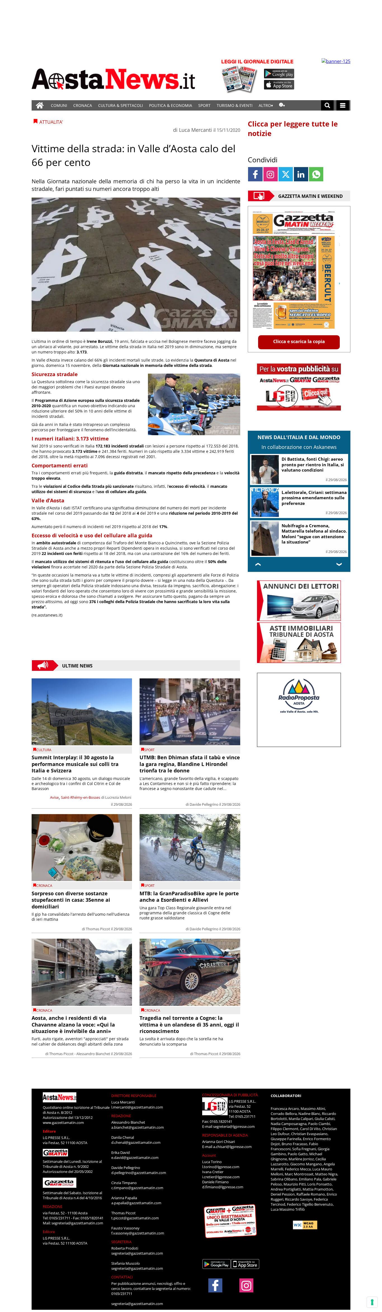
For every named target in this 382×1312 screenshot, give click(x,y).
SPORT (204, 105)
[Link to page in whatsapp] (316, 174)
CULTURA (43, 750)
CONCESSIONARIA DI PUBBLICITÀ (230, 1094)
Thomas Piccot (98, 928)
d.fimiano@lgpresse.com (222, 1186)
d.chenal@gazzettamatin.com (136, 1142)
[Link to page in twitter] (286, 174)
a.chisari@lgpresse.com (232, 1146)
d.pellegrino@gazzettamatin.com (138, 1172)
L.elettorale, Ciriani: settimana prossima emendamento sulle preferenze (314, 497)
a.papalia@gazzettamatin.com (136, 1202)
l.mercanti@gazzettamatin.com (137, 1107)
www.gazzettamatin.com (63, 1122)
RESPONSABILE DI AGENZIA (225, 1135)
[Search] (327, 105)
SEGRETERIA (121, 1241)
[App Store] (279, 85)
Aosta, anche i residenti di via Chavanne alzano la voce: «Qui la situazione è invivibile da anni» (73, 1024)
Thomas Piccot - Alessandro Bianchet (79, 1053)
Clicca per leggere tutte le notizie (293, 128)
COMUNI (59, 105)
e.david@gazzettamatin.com (135, 1157)
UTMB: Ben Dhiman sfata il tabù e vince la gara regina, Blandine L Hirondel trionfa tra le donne (190, 764)
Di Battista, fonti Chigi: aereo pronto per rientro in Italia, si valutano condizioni (313, 464)
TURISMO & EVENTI (235, 105)
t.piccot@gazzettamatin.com (135, 1217)
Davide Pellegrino (204, 804)
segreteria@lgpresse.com (234, 1126)
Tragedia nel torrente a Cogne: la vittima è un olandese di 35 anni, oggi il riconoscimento (189, 1024)
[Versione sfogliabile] (240, 75)
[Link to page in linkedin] (301, 174)
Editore (49, 1131)
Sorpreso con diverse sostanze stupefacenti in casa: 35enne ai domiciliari (71, 900)
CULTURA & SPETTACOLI (120, 105)
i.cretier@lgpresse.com (221, 1176)
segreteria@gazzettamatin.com (77, 1223)
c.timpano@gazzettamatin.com (137, 1187)
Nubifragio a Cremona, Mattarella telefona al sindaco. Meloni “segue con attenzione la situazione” (314, 534)
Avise (54, 797)
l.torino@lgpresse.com (220, 1166)
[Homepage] (39, 105)
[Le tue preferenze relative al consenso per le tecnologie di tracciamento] (372, 1302)
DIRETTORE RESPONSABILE (133, 1095)
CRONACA (82, 105)
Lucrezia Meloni (118, 797)
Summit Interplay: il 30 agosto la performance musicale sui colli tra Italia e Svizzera (75, 764)
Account (209, 1155)
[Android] (279, 73)
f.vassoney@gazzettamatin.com (137, 1233)
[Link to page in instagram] (270, 174)
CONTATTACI (122, 1277)
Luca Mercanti (195, 129)
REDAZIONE (52, 1206)
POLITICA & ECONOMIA (170, 105)
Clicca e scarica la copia (299, 341)
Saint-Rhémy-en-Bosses (80, 797)
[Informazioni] (282, 105)
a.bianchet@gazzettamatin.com (137, 1127)
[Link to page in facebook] (255, 174)
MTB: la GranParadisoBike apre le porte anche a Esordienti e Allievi (189, 896)
